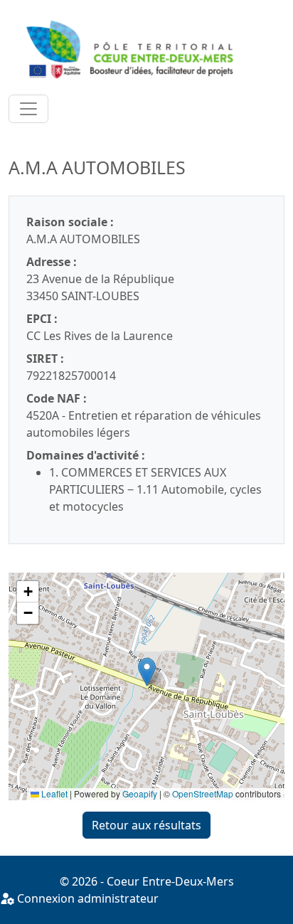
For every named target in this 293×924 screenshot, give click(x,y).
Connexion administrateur (86, 898)
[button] (147, 671)
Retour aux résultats (146, 825)
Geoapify (139, 793)
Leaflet (53, 793)
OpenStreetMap (202, 793)
